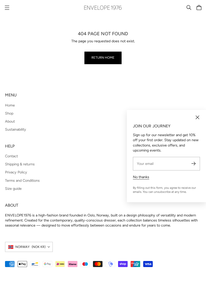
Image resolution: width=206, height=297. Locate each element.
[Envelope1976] (103, 8)
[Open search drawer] (189, 8)
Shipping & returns (20, 164)
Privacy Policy (16, 172)
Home (10, 105)
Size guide (13, 188)
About (10, 121)
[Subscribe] (193, 164)
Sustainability (15, 129)
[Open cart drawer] (199, 8)
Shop (9, 113)
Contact (11, 156)
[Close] (197, 117)
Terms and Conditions (22, 180)
